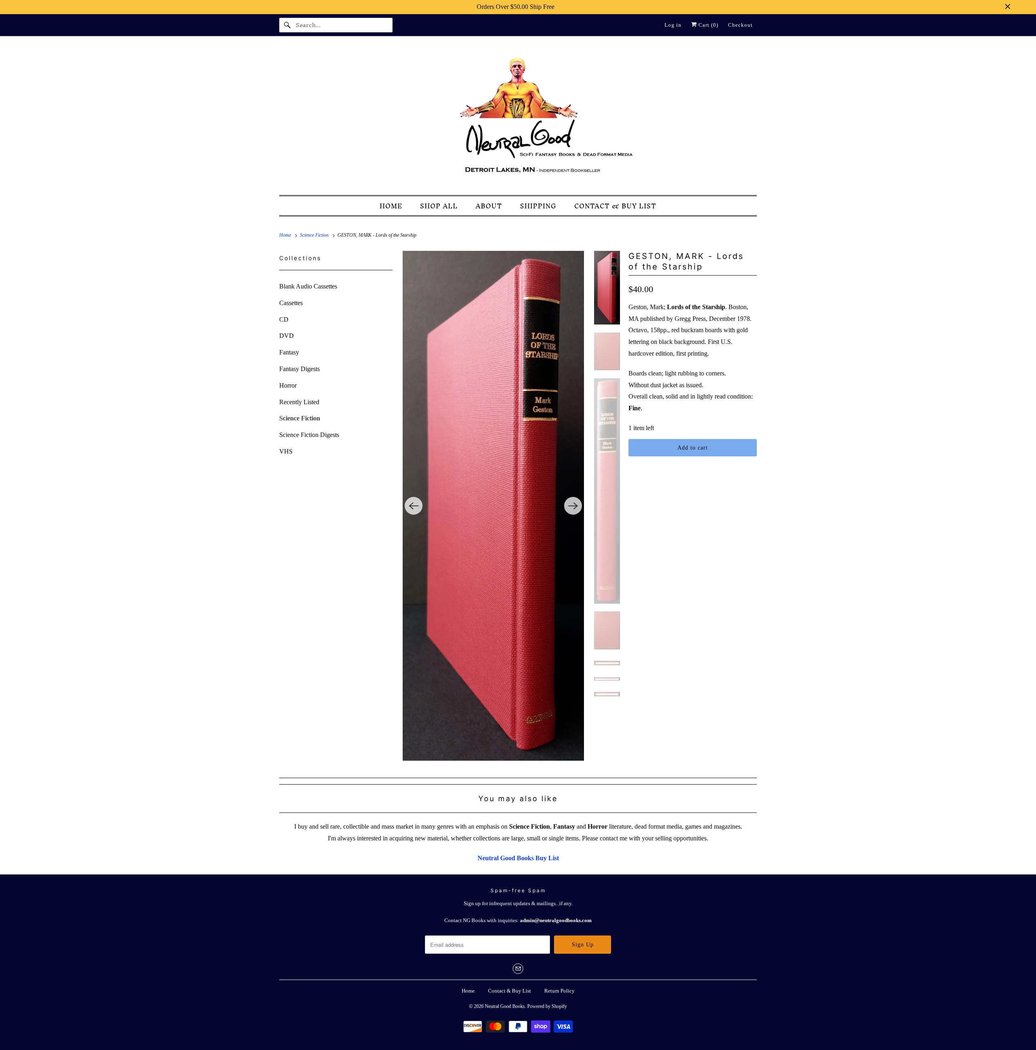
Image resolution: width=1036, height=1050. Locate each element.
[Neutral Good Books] (518, 117)
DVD (286, 335)
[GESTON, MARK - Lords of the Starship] (493, 506)
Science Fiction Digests (309, 434)
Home (468, 991)
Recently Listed (299, 402)
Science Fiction (299, 418)
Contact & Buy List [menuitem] (615, 206)
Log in (672, 25)
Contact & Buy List (509, 991)
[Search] (287, 25)
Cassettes (291, 302)
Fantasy (289, 352)
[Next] (573, 506)
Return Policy (559, 991)
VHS (286, 451)
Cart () (707, 25)
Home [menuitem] (391, 206)
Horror (288, 385)
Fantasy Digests (299, 368)
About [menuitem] (489, 206)
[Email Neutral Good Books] (518, 968)
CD (284, 319)
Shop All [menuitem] (439, 206)
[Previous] (413, 506)
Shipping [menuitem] (538, 206)
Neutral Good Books (505, 1006)
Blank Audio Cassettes (308, 286)
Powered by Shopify (547, 1006)
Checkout (740, 25)
